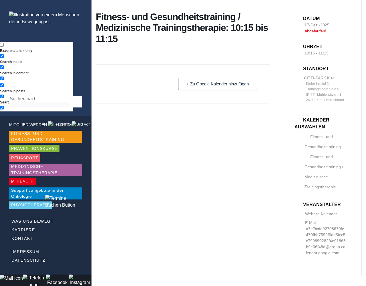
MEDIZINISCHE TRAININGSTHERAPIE (34, 169)
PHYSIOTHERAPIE (30, 205)
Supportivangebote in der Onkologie (37, 193)
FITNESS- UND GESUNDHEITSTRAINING (37, 136)
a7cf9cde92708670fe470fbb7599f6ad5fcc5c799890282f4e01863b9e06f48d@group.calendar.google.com (326, 240)
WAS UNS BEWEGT (32, 221)
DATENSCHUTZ (28, 260)
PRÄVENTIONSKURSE (34, 148)
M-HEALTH (22, 181)
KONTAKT (22, 238)
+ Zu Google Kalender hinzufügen (217, 83)
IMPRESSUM (25, 251)
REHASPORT (24, 158)
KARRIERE (23, 230)
